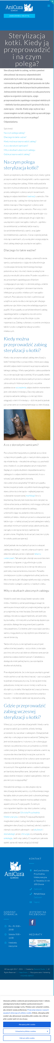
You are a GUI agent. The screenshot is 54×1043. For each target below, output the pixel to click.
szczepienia (21, 387)
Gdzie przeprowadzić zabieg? (17, 154)
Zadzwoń (38, 889)
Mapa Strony (23, 972)
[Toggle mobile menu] (49, 5)
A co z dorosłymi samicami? (16, 145)
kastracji (31, 196)
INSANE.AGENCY (27, 976)
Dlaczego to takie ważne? (15, 137)
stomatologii (9, 834)
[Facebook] (32, 922)
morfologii (30, 495)
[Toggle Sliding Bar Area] (51, 2)
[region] (27, 1019)
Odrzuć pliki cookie (27, 1038)
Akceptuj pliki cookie (27, 1024)
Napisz (37, 902)
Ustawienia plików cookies (25, 1031)
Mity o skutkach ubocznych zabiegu (19, 150)
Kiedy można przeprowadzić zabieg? (20, 141)
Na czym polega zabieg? (14, 132)
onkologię (8, 838)
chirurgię (25, 834)
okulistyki (38, 829)
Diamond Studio (39, 969)
